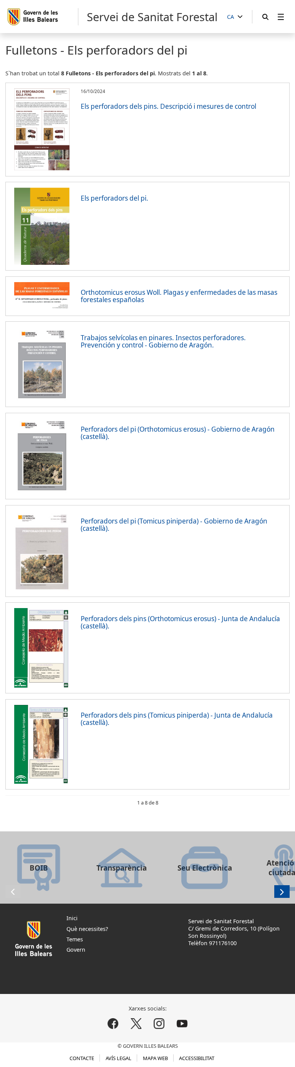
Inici (72, 918)
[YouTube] (182, 1024)
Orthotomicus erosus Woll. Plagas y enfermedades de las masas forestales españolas (179, 296)
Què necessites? (87, 928)
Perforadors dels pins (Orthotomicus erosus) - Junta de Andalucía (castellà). (180, 622)
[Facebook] (113, 1024)
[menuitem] (280, 16)
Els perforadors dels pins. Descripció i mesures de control (168, 106)
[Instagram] (159, 1024)
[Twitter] (136, 1024)
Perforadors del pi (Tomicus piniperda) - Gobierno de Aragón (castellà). (174, 525)
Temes (74, 939)
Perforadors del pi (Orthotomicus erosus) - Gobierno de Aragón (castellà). (178, 433)
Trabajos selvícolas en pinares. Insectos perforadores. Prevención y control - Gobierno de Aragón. (163, 341)
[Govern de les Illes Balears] (42, 16)
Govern (75, 949)
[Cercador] (265, 16)
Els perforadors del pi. (114, 198)
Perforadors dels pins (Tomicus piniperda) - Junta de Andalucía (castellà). (177, 719)
